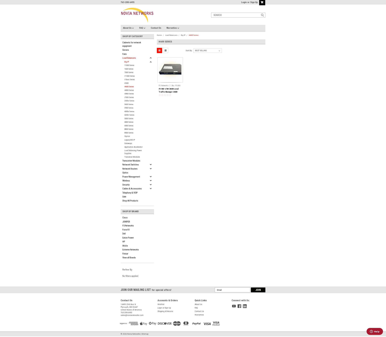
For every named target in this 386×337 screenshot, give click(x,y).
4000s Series (129, 111)
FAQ (141, 28)
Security (126, 184)
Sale (124, 196)
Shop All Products (130, 200)
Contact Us (156, 28)
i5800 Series (129, 94)
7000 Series (128, 72)
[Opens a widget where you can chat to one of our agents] (374, 331)
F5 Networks (128, 225)
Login (244, 2)
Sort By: (189, 50)
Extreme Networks (130, 249)
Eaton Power (128, 237)
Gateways (128, 143)
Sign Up (254, 2)
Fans (124, 54)
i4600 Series (129, 86)
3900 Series (128, 108)
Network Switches (130, 164)
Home (159, 35)
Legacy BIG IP (129, 140)
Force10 (126, 229)
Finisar (125, 253)
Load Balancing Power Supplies (133, 152)
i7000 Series (129, 97)
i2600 (126, 83)
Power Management (131, 176)
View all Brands (129, 257)
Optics (125, 172)
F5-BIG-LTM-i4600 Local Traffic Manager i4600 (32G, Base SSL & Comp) (169, 92)
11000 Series (129, 65)
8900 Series (128, 133)
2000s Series (129, 101)
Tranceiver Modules (132, 157)
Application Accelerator (133, 147)
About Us (127, 28)
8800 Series (128, 129)
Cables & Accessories (132, 188)
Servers (125, 50)
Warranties (171, 28)
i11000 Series (129, 76)
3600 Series (128, 104)
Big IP (126, 62)
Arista (125, 245)
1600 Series (128, 69)
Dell (124, 233)
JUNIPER (126, 221)
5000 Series (128, 118)
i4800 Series (129, 90)
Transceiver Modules (131, 160)
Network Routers (130, 168)
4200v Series (129, 115)
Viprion (127, 136)
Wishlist (161, 304)
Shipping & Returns (165, 311)
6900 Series (128, 126)
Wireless (126, 180)
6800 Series (128, 122)
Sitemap (145, 334)
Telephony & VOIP (130, 192)
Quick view (170, 81)
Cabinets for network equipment (131, 44)
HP (123, 241)
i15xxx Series (129, 79)
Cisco (125, 217)
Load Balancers (129, 58)
